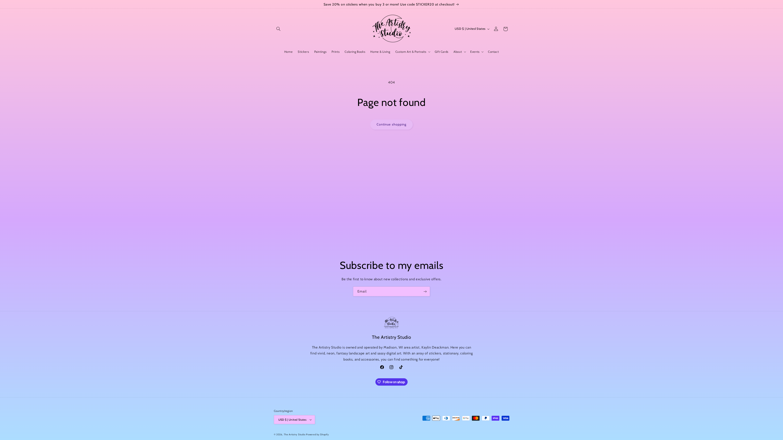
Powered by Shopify (317, 434)
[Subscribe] (425, 291)
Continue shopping (391, 124)
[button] (278, 29)
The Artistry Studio (294, 434)
